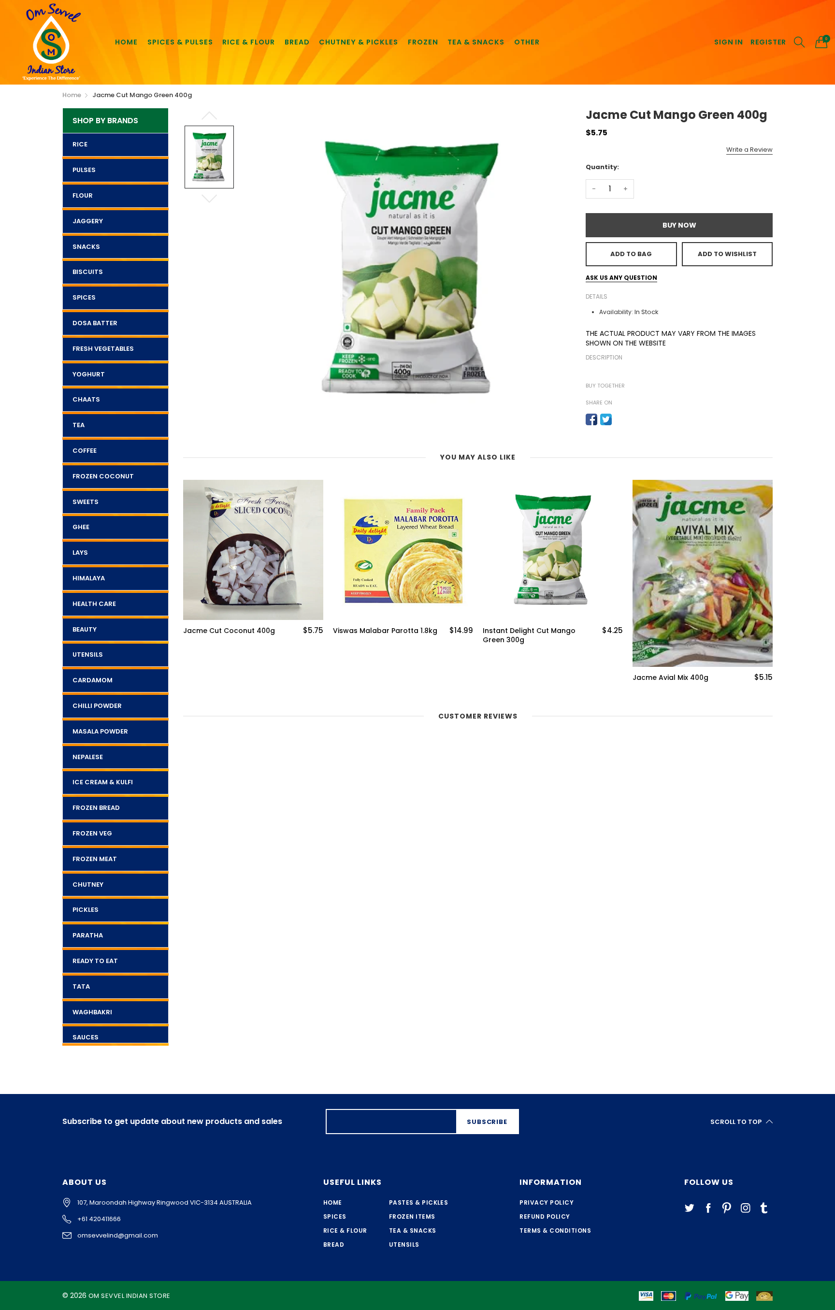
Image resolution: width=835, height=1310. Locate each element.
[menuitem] (126, 42)
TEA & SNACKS (475, 42)
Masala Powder (100, 731)
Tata (81, 986)
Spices (84, 297)
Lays (80, 552)
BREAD (297, 42)
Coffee (84, 450)
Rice (79, 144)
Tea (78, 425)
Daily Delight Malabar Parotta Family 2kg (685, 635)
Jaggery (87, 221)
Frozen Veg (92, 833)
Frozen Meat (94, 859)
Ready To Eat (95, 960)
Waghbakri (92, 1012)
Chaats (86, 399)
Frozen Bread (96, 807)
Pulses (84, 169)
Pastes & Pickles (418, 1202)
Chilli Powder (97, 705)
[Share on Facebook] (591, 419)
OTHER (527, 42)
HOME (126, 42)
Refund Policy (544, 1216)
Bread (333, 1244)
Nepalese (87, 757)
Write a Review (749, 149)
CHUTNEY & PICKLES (358, 42)
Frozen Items (412, 1216)
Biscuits (87, 271)
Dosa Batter (94, 323)
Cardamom (92, 680)
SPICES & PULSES (180, 42)
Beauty (84, 629)
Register (768, 42)
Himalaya (88, 578)
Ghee (80, 527)
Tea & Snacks (412, 1230)
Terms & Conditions (555, 1230)
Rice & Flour (345, 1230)
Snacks (86, 246)
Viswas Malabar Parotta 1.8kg (235, 630)
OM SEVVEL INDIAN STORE (129, 1295)
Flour (82, 195)
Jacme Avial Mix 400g (521, 677)
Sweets (85, 501)
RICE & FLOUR (248, 42)
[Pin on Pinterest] (620, 419)
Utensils (87, 654)
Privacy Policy (546, 1202)
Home (332, 1202)
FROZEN (423, 42)
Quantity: (602, 167)
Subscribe (487, 1121)
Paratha (87, 935)
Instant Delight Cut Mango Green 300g (379, 635)
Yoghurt (88, 374)
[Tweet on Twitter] (606, 419)
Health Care (94, 603)
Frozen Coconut (103, 476)
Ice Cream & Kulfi (102, 782)
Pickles (85, 909)
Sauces (85, 1037)
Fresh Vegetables (103, 348)
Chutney (87, 884)
